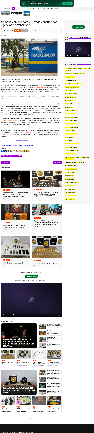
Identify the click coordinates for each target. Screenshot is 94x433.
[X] (5, 151)
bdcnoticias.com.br (70, 153)
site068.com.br (69, 107)
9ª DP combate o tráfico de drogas (45, 263)
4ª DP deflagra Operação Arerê (13, 263)
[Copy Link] (22, 151)
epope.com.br (68, 140)
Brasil (29, 8)
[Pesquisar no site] (91, 8)
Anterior (6, 162)
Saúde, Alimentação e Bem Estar (73, 83)
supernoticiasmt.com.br (71, 147)
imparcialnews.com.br (71, 133)
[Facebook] (2, 151)
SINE (19, 155)
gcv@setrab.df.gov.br (31, 132)
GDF (52, 8)
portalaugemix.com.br (70, 97)
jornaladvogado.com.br (71, 169)
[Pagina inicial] (13, 8)
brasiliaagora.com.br (70, 192)
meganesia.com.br (70, 199)
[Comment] (25, 151)
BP (44, 8)
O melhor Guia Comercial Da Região (74, 162)
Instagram (25, 140)
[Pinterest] (11, 151)
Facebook (19, 140)
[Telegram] (19, 151)
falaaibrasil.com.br (70, 185)
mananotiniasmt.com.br (71, 120)
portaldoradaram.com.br (71, 117)
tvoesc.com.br (68, 103)
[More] (28, 151)
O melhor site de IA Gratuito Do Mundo (75, 73)
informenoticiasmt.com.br (71, 127)
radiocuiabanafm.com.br (71, 150)
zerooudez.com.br (70, 100)
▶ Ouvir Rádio (31, 276)
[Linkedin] (8, 151)
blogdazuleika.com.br (70, 80)
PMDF (47, 8)
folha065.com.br (69, 137)
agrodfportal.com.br (70, 130)
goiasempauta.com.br (70, 165)
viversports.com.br (70, 77)
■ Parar (24, 30)
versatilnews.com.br (70, 195)
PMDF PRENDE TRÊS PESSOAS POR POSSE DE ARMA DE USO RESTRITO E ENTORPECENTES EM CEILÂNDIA (15, 194)
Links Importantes (20, 8)
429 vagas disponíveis (40, 87)
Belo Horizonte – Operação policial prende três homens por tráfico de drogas (14, 227)
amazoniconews (69, 179)
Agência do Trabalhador (8, 155)
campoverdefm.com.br (71, 123)
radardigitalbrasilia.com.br (72, 87)
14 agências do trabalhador (11, 120)
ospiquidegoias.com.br (71, 93)
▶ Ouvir (17, 30)
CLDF (39, 8)
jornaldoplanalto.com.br (71, 110)
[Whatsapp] (14, 151)
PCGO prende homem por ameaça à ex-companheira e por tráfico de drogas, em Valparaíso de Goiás (46, 194)
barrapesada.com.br (70, 113)
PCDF (56, 8)
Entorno (39, 189)
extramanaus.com (69, 175)
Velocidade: (31, 30)
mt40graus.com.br (70, 90)
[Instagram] (17, 151)
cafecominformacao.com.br (72, 143)
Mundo (34, 8)
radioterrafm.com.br (70, 172)
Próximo (56, 162)
